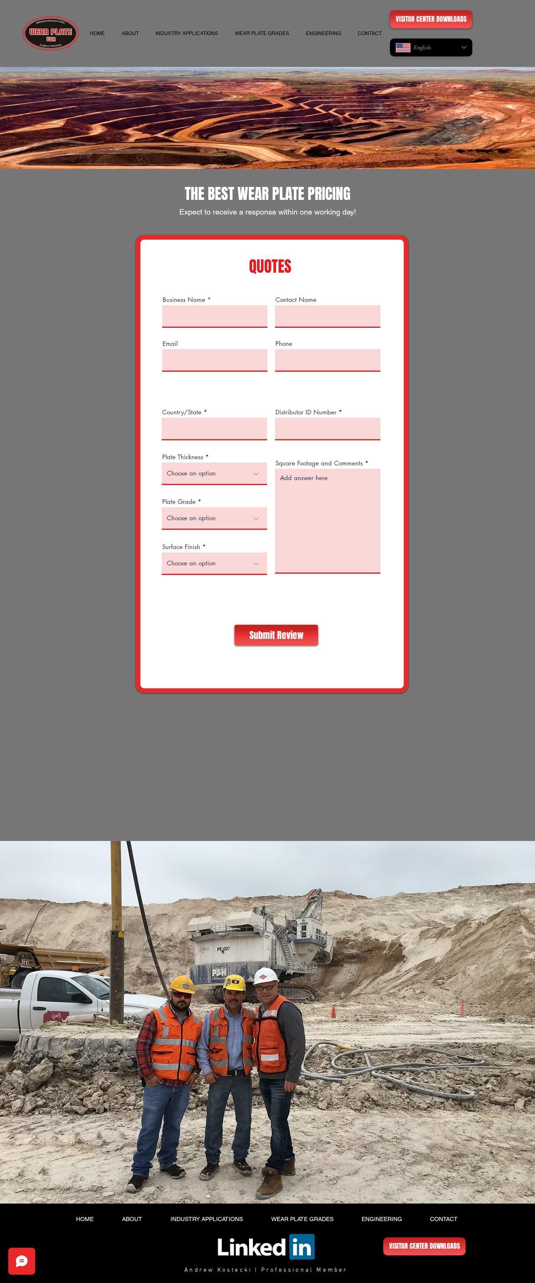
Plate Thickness (182, 457)
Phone (283, 343)
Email (170, 343)
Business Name (184, 299)
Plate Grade (179, 501)
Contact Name (295, 299)
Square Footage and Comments (319, 463)
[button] (262, 33)
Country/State (181, 412)
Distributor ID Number (305, 412)
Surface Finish (181, 547)
